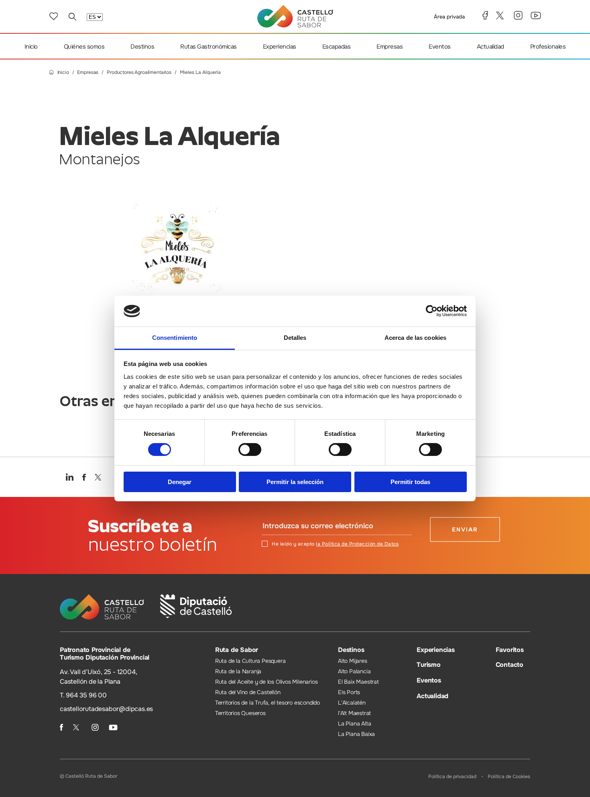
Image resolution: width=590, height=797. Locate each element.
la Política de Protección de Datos (357, 544)
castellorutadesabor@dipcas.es (106, 709)
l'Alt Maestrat (354, 713)
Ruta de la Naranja (238, 671)
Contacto (509, 664)
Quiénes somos (84, 47)
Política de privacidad (452, 776)
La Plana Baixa (356, 734)
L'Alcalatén (352, 702)
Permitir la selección (295, 481)
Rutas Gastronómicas (208, 47)
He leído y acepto (335, 544)
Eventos (440, 47)
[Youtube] (536, 15)
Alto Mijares (352, 660)
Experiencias (279, 47)
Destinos (142, 47)
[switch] (249, 449)
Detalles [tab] (295, 337)
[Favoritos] (53, 16)
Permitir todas (410, 481)
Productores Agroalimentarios (139, 72)
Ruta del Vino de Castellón (248, 692)
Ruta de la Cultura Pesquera (250, 660)
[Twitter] (501, 15)
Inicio (31, 47)
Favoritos (510, 650)
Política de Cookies (509, 776)
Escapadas (336, 47)
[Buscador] (72, 16)
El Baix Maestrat (358, 681)
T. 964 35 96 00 (83, 695)
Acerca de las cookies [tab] (415, 337)
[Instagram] (518, 15)
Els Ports (349, 692)
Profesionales (548, 47)
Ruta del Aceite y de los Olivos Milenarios (266, 681)
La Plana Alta (354, 723)
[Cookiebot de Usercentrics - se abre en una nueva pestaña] (432, 311)
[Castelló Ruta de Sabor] (295, 16)
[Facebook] (485, 15)
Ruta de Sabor (236, 650)
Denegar (179, 481)
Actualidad (490, 47)
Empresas (389, 47)
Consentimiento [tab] (174, 337)
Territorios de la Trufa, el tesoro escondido (267, 702)
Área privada (449, 16)
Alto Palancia (354, 671)
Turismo (429, 664)
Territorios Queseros (240, 713)
